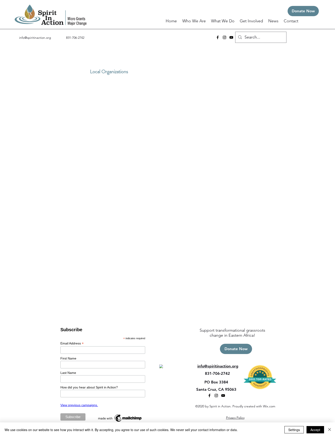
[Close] (329, 429)
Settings (294, 429)
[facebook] (217, 37)
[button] (194, 21)
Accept (315, 429)
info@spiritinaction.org (35, 38)
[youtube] (231, 37)
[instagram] (224, 37)
